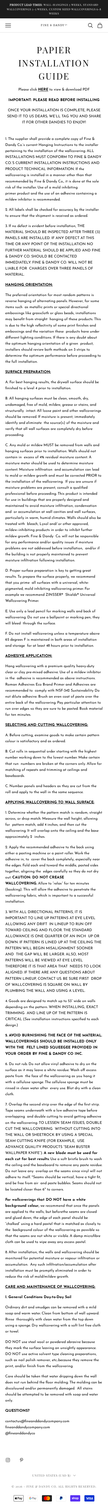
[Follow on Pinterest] (21, 1460)
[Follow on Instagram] (7, 1460)
